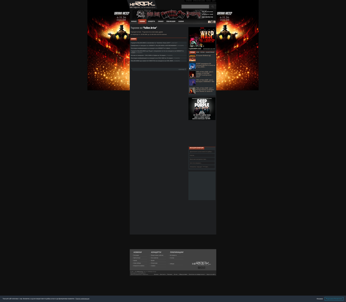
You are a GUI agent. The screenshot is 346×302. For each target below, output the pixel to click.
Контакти (163, 274)
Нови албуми (137, 263)
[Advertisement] (201, 133)
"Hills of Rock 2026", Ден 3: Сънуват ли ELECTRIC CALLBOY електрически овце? (204, 74)
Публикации (170, 21)
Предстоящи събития (157, 255)
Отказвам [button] (320, 298)
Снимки (160, 21)
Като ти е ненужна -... (196, 163)
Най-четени (136, 258)
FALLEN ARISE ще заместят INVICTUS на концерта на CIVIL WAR (155, 61)
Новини (142, 21)
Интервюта (173, 255)
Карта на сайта (211, 274)
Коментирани (210, 52)
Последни (136, 255)
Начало (134, 21)
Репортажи (154, 263)
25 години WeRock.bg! (203, 55)
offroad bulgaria (199, 1)
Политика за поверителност (197, 274)
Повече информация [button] (82, 298)
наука (208, 1)
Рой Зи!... (192, 155)
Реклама (169, 274)
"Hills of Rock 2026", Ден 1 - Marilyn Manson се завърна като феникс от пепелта (205, 89)
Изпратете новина (138, 265)
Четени (202, 52)
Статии (172, 258)
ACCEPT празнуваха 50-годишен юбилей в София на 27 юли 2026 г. (205, 65)
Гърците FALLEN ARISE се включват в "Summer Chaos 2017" (154, 43)
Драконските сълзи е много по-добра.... (201, 151)
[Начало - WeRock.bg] (142, 8)
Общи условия (183, 274)
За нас (176, 274)
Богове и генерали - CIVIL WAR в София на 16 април (151, 55)
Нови (197, 52)
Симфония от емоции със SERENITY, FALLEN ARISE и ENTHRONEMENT (157, 45)
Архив (135, 260)
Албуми (181, 21)
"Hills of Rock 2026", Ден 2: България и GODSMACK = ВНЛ (205, 80)
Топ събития (154, 258)
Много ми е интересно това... (198, 159)
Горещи (192, 52)
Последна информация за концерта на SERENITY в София (154, 48)
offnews (189, 1)
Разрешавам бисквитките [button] (334, 298)
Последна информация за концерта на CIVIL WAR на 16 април (155, 58)
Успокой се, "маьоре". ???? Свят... (199, 167)
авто (213, 1)
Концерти (151, 21)
